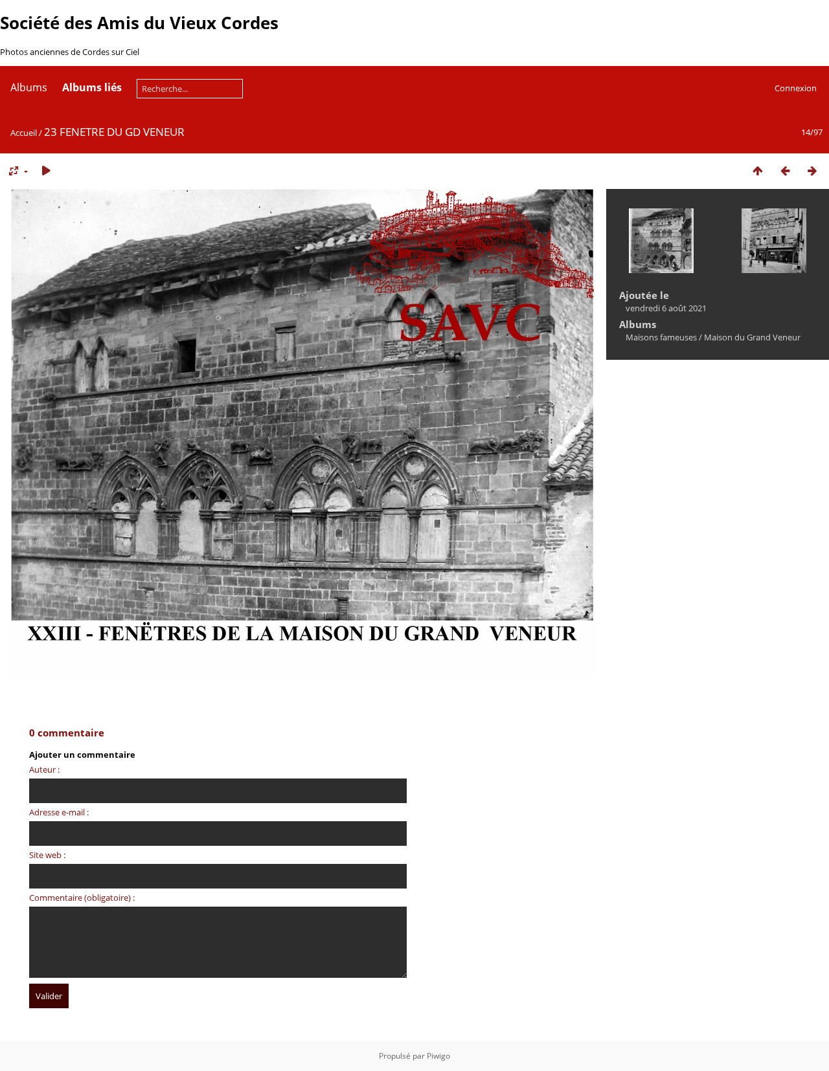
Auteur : (44, 769)
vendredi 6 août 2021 (666, 308)
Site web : (47, 855)
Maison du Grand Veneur (752, 337)
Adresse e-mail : (59, 812)
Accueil (23, 132)
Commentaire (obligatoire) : (82, 897)
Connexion (796, 88)
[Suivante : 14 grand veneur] (812, 170)
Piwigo (438, 1055)
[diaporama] (46, 170)
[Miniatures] (757, 170)
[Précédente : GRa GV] (785, 170)
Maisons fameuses (661, 337)
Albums (28, 87)
